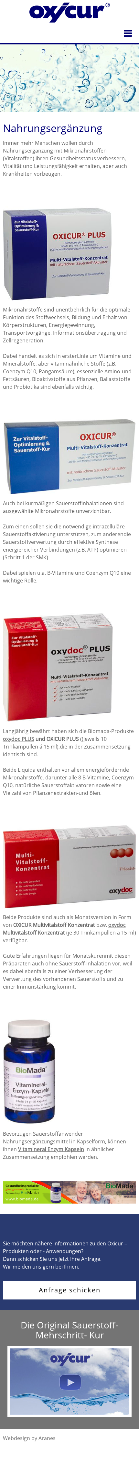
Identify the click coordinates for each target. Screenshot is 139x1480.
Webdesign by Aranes (29, 1438)
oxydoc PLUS (18, 738)
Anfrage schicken (70, 1290)
